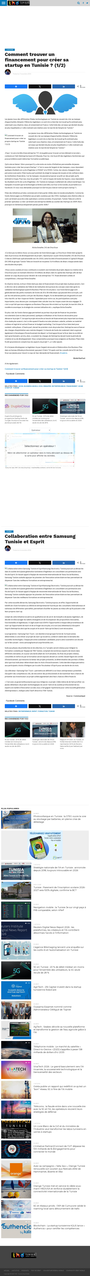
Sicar (80, 386)
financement (72, 386)
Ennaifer (47, 386)
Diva (41, 386)
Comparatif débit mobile (75, 1270)
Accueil (6, 1270)
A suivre (63, 353)
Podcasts (25, 1270)
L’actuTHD (15, 1270)
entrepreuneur (59, 386)
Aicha (21, 386)
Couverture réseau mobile (53, 1270)
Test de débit (36, 1270)
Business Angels (31, 386)
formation (43, 711)
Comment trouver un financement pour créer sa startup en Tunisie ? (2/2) (36, 369)
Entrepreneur (25, 711)
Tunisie (16, 388)
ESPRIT (34, 711)
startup (8, 388)
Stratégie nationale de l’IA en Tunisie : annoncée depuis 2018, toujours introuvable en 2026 (72, 418)
